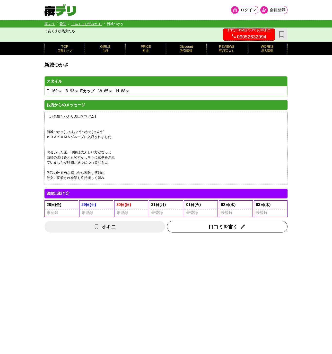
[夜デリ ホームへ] (60, 10)
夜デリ (49, 24)
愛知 (63, 24)
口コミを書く (223, 226)
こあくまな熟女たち (86, 24)
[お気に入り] (282, 34)
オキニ (108, 226)
